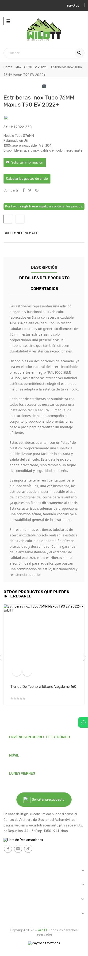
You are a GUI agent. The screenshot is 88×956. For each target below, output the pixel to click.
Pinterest (36, 190)
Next (83, 657)
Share (24, 190)
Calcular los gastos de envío (27, 179)
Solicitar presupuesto (48, 800)
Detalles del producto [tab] (44, 278)
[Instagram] (18, 849)
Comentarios (44, 289)
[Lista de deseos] (27, 671)
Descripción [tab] (44, 267)
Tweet (30, 190)
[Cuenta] (9, 5)
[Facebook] (8, 849)
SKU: (7, 127)
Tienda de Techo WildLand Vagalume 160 (43, 686)
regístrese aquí (33, 206)
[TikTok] (28, 849)
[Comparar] (16, 671)
